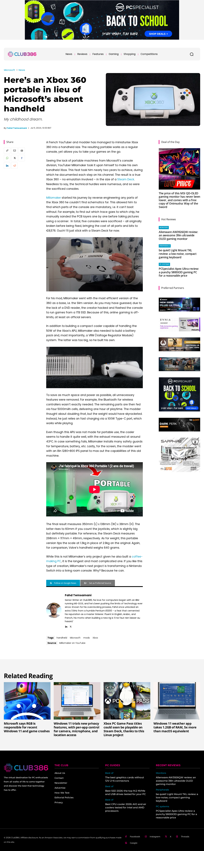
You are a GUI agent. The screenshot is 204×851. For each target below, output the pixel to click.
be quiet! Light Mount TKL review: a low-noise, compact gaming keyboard (177, 253)
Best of (109, 773)
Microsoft (9, 70)
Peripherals (165, 246)
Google (133, 843)
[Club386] (22, 54)
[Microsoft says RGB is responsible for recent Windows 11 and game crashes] (27, 700)
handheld (62, 637)
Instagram (155, 836)
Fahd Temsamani (17, 128)
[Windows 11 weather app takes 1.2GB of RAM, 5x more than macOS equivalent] (176, 700)
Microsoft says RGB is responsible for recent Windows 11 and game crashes (27, 727)
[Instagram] (146, 836)
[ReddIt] (14, 165)
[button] (191, 54)
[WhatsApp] (7, 158)
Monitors (164, 227)
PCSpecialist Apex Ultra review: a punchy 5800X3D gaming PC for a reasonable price (179, 272)
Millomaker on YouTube (72, 643)
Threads (185, 836)
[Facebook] (21, 158)
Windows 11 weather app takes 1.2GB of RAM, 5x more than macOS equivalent (175, 727)
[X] (14, 158)
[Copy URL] (7, 150)
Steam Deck (125, 179)
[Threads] (177, 836)
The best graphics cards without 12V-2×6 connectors (124, 779)
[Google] (126, 843)
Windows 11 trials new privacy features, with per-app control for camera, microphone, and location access (76, 729)
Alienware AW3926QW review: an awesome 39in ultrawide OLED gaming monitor (178, 235)
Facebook (135, 836)
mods (86, 637)
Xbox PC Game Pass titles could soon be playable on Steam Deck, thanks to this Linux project (124, 729)
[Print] (21, 150)
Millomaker (53, 198)
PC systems (164, 264)
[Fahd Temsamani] (54, 610)
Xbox (95, 637)
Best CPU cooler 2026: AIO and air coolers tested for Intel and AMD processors (125, 807)
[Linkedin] (7, 165)
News (22, 70)
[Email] (14, 150)
